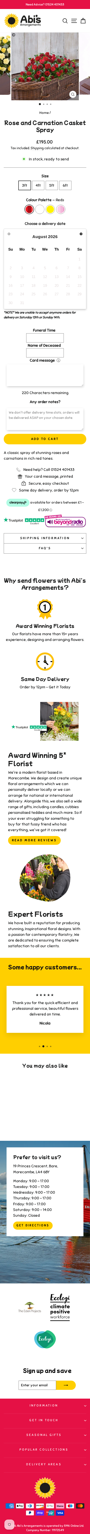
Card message (42, 360)
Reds (29, 209)
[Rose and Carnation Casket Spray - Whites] (17, 1125)
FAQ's (45, 548)
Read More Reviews (34, 840)
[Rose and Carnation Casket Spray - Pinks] (27, 1125)
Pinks (60, 209)
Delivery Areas (44, 1464)
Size (45, 176)
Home (44, 113)
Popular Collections (44, 1449)
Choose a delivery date (45, 223)
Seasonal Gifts (44, 1435)
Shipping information (45, 538)
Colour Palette (45, 199)
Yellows (50, 209)
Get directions (32, 1225)
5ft (51, 185)
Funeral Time (44, 330)
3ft (24, 185)
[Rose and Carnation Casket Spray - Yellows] (22, 1125)
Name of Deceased (44, 345)
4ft (38, 185)
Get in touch (43, 1420)
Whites (39, 209)
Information (44, 1405)
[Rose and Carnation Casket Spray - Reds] (12, 1125)
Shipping (37, 148)
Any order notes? (45, 401)
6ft (65, 185)
